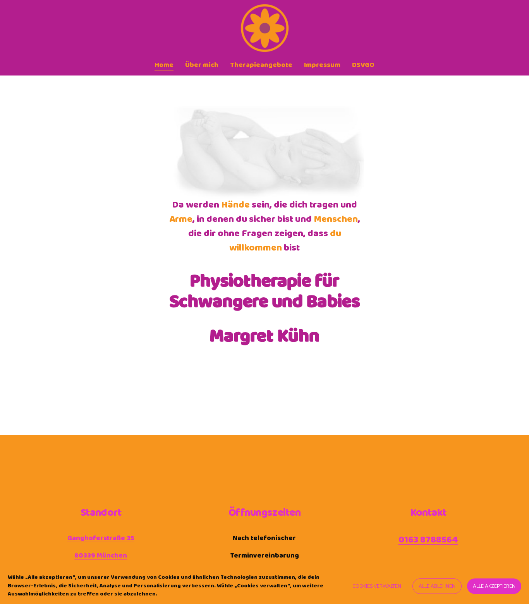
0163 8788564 (428, 540)
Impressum (322, 65)
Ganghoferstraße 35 (100, 538)
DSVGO (363, 65)
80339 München (100, 556)
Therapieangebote (261, 65)
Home (164, 65)
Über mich (201, 65)
